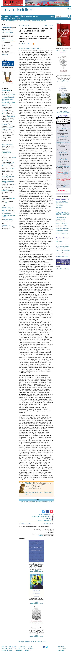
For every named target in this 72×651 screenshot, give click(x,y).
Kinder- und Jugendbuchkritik (63, 250)
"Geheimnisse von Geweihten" (63, 137)
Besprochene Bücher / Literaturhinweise (29, 48)
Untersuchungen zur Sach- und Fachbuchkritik (62, 247)
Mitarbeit (4, 18)
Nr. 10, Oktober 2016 (23, 20)
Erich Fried (4, 113)
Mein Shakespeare (6, 101)
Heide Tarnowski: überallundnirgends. (7, 151)
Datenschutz (62, 648)
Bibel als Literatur (8, 219)
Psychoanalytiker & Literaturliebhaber (60, 220)
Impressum (61, 646)
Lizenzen (40, 535)
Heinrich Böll (5, 96)
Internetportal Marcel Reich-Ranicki (7, 128)
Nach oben (61, 650)
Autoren (29, 16)
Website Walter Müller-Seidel (63, 268)
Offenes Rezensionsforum (8, 41)
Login (18, 18)
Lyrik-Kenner (59, 207)
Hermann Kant (5, 102)
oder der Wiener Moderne (62, 228)
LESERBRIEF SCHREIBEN (45, 514)
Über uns (12, 18)
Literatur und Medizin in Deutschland (8, 181)
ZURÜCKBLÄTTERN (24, 25)
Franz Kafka (5, 203)
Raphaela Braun (27, 44)
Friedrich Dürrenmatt (7, 104)
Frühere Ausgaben (11, 20)
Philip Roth (13, 94)
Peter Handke (11, 120)
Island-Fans (58, 209)
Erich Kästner (59, 241)
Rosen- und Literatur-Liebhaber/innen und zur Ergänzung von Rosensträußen (62, 203)
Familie (3, 38)
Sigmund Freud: (8, 215)
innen (66, 233)
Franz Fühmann (11, 116)
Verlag (69, 9)
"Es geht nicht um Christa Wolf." (8, 163)
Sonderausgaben (6, 90)
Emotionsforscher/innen (62, 230)
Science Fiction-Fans (61, 217)
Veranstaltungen (7, 650)
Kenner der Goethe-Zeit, (62, 223)
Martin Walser (7, 97)
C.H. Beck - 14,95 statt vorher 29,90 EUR (63, 51)
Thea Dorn (28, 483)
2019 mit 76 (5, 160)
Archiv (11, 16)
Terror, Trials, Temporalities (7, 189)
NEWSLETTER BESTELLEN (44, 520)
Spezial (17, 16)
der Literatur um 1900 (61, 225)
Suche (52, 16)
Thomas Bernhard (6, 109)
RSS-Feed (4, 646)
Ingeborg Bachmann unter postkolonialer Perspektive (62, 253)
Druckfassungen (7, 648)
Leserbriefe (22, 646)
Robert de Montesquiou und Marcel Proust (8, 177)
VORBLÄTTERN (49, 25)
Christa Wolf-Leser (60, 233)
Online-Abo (5, 54)
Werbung (27, 650)
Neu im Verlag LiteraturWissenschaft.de (63, 112)
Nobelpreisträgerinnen (63, 163)
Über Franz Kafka (63, 159)
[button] (43, 511)
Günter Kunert (5, 94)
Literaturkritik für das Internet (63, 244)
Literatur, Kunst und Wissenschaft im (8, 208)
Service (35, 16)
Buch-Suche (31, 648)
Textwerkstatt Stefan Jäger (63, 166)
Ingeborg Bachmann (7, 123)
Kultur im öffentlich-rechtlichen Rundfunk (7, 31)
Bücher (22, 16)
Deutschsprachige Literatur (38, 20)
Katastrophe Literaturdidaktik (63, 142)
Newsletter (18, 650)
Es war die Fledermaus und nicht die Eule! (37, 502)
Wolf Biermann (9, 99)
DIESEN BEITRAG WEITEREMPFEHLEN (41, 516)
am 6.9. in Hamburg (64, 151)
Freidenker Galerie (63, 128)
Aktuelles (4, 16)
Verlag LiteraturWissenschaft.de (36, 571)
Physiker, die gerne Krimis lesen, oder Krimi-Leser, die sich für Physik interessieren (63, 213)
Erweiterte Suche (20, 648)
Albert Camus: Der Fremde (63, 131)
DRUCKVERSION (47, 518)
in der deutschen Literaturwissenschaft (7, 226)
